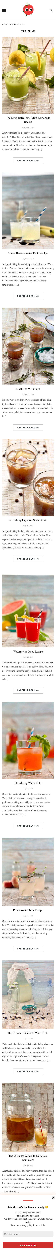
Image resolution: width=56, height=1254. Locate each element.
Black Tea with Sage (28, 389)
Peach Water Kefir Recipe (28, 910)
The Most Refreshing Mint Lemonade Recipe (28, 120)
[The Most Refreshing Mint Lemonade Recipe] (28, 38)
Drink (13, 24)
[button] (4, 10)
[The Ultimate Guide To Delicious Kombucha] (28, 1085)
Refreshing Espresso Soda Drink (28, 520)
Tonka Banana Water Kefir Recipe (28, 253)
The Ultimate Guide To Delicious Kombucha (28, 1158)
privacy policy (26, 1225)
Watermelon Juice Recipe (28, 651)
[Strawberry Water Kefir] (28, 703)
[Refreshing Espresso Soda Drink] (28, 441)
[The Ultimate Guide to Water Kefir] (28, 962)
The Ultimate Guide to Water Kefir (28, 1033)
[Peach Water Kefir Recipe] (28, 839)
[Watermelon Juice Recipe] (28, 572)
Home (5, 24)
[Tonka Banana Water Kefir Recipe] (28, 174)
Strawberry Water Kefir (28, 783)
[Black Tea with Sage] (28, 309)
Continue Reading (28, 160)
